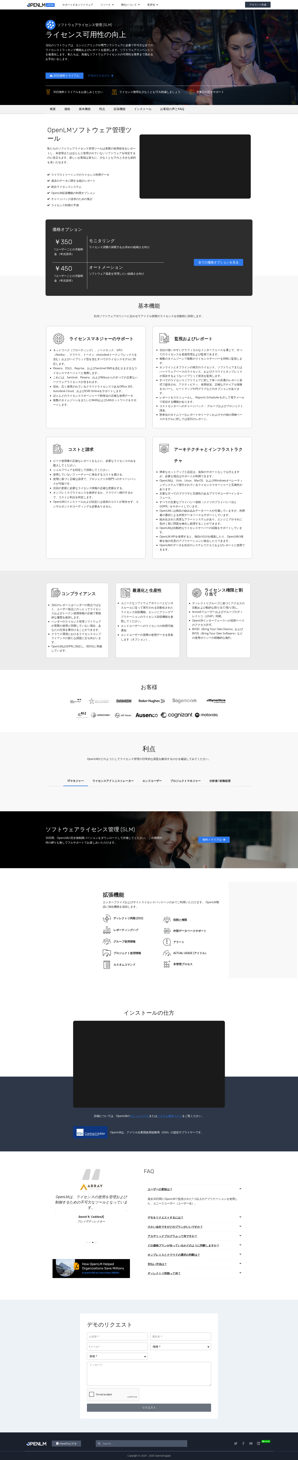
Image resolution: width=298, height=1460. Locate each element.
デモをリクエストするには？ (165, 1217)
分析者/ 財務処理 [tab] (220, 781)
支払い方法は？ (157, 1264)
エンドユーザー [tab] (152, 781)
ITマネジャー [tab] (76, 781)
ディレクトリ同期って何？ (164, 1273)
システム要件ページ (169, 1116)
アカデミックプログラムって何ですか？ (172, 1236)
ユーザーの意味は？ (160, 1189)
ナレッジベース (139, 1116)
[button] (56, 1211)
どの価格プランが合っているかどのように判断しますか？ (183, 1245)
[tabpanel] (149, 794)
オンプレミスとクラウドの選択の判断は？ (174, 1255)
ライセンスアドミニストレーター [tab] (113, 781)
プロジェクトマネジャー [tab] (185, 781)
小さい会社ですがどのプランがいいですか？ (175, 1227)
